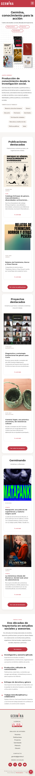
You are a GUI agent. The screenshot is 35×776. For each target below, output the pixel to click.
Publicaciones (12, 27)
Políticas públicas (14, 126)
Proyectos (24, 27)
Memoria (17, 745)
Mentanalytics (19, 772)
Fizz (27, 772)
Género (28, 108)
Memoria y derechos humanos (13, 108)
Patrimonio (17, 113)
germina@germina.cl (17, 756)
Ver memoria (17, 649)
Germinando (17, 31)
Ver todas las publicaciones (17, 287)
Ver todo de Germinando (17, 604)
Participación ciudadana (17, 117)
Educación (7, 113)
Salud (24, 126)
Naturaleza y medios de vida (17, 121)
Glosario (17, 748)
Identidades (27, 113)
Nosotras (17, 734)
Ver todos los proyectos (17, 448)
